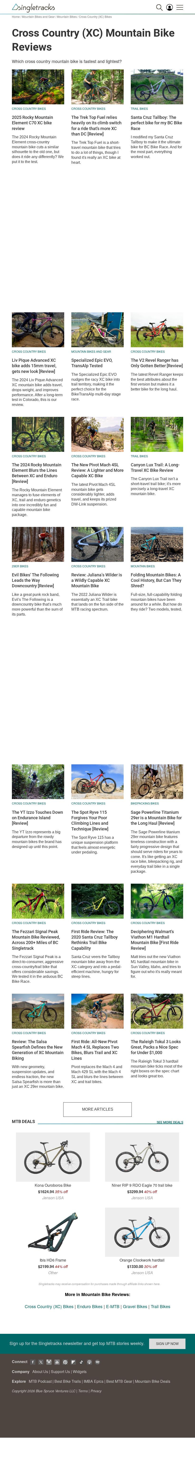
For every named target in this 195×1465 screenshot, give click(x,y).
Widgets (80, 1371)
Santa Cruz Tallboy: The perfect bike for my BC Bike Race (156, 123)
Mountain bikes (143, 566)
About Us (40, 1371)
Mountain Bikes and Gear (38, 16)
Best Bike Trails (67, 1381)
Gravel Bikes (135, 1306)
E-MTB (112, 1306)
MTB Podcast (40, 1381)
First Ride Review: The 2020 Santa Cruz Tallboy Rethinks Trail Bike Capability (94, 940)
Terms (83, 1390)
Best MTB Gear (119, 1381)
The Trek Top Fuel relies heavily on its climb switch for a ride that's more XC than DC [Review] (96, 125)
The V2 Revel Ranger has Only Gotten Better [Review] (157, 363)
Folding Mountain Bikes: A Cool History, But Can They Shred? (156, 580)
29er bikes (20, 566)
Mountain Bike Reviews (105, 1294)
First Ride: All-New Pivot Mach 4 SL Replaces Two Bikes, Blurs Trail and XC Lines (95, 1050)
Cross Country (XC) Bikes (49, 1306)
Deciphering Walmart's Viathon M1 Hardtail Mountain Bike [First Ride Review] (155, 940)
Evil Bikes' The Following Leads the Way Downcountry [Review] (35, 580)
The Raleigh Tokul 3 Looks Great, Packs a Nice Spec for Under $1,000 (156, 1047)
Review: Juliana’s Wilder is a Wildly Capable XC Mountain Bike (96, 580)
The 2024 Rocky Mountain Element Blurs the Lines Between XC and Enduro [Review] (36, 473)
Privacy (96, 1390)
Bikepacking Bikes (145, 803)
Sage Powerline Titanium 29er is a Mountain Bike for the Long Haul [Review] (156, 818)
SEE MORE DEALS (170, 1122)
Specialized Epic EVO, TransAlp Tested (91, 363)
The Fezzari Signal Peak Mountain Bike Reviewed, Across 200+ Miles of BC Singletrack (36, 940)
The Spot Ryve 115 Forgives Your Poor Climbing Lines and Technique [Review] (89, 820)
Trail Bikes (139, 108)
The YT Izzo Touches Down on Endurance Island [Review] (37, 818)
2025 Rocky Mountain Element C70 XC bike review (32, 123)
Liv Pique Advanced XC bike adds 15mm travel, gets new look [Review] (34, 366)
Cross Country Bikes (29, 108)
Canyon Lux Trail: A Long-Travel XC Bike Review (155, 467)
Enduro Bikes (89, 1306)
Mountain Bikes (67, 16)
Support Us (60, 1371)
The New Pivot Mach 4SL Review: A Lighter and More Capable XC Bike (97, 470)
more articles (97, 1109)
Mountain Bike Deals (152, 1381)
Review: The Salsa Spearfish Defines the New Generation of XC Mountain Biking (37, 1050)
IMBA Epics (93, 1381)
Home (16, 16)
